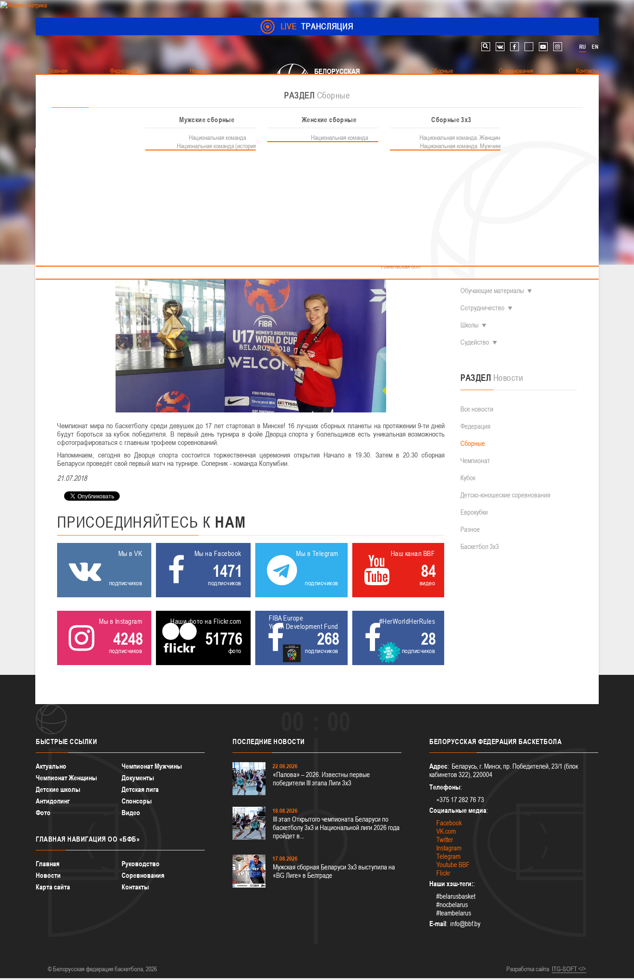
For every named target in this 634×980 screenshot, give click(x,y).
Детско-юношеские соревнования (505, 495)
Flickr (443, 873)
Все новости (476, 409)
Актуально (51, 766)
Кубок (467, 478)
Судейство (474, 342)
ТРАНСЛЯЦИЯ (317, 26)
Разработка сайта (527, 969)
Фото (43, 813)
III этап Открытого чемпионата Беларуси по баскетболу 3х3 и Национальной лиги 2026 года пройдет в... (336, 827)
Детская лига (140, 789)
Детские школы (58, 789)
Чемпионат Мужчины (152, 766)
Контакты (135, 887)
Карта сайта (53, 887)
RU (582, 47)
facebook (514, 46)
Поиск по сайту (485, 46)
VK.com (446, 831)
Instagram (448, 848)
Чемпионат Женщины (66, 778)
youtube (543, 46)
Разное (470, 529)
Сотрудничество (482, 308)
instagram (557, 46)
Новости (48, 875)
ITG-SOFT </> (569, 969)
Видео (131, 813)
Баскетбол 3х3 (479, 546)
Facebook (449, 823)
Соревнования (143, 875)
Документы (138, 778)
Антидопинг (53, 801)
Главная (47, 864)
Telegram (448, 856)
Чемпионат (475, 460)
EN (595, 47)
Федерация (475, 426)
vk (500, 46)
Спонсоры (137, 801)
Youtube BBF (453, 865)
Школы (469, 325)
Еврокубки (474, 512)
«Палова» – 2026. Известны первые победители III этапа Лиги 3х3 (321, 779)
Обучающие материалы (492, 290)
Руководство (141, 864)
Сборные (472, 443)
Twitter (444, 839)
